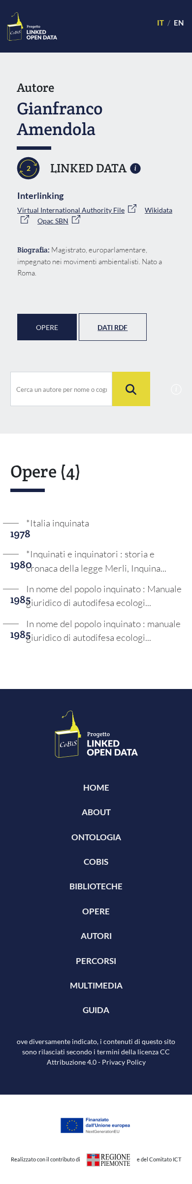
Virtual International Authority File (71, 210)
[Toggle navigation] (102, 26)
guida (96, 1010)
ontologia (96, 837)
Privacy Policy (124, 1062)
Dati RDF (112, 327)
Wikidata (158, 210)
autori (96, 936)
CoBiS (96, 861)
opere (96, 911)
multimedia (96, 985)
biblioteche (96, 886)
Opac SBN (52, 221)
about (96, 812)
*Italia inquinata (57, 523)
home (96, 787)
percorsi (96, 961)
